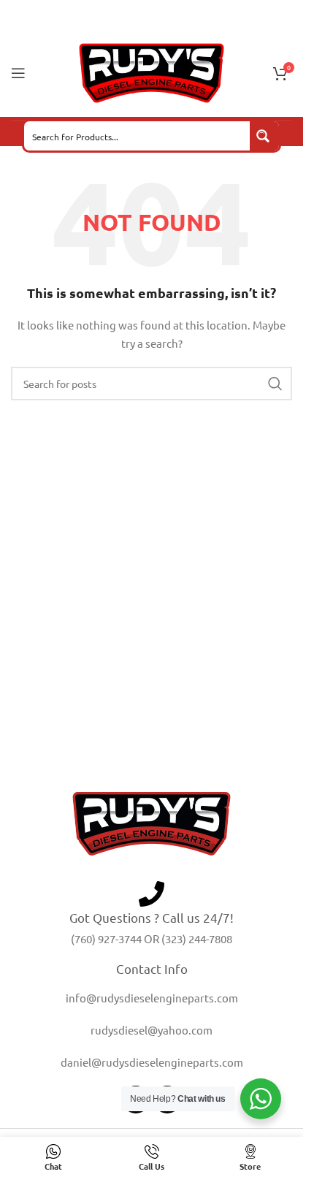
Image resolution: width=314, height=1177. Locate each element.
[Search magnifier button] (264, 136)
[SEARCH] (275, 383)
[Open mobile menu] (18, 73)
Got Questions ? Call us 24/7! (151, 917)
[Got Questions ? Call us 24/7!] (151, 894)
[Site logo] (152, 71)
